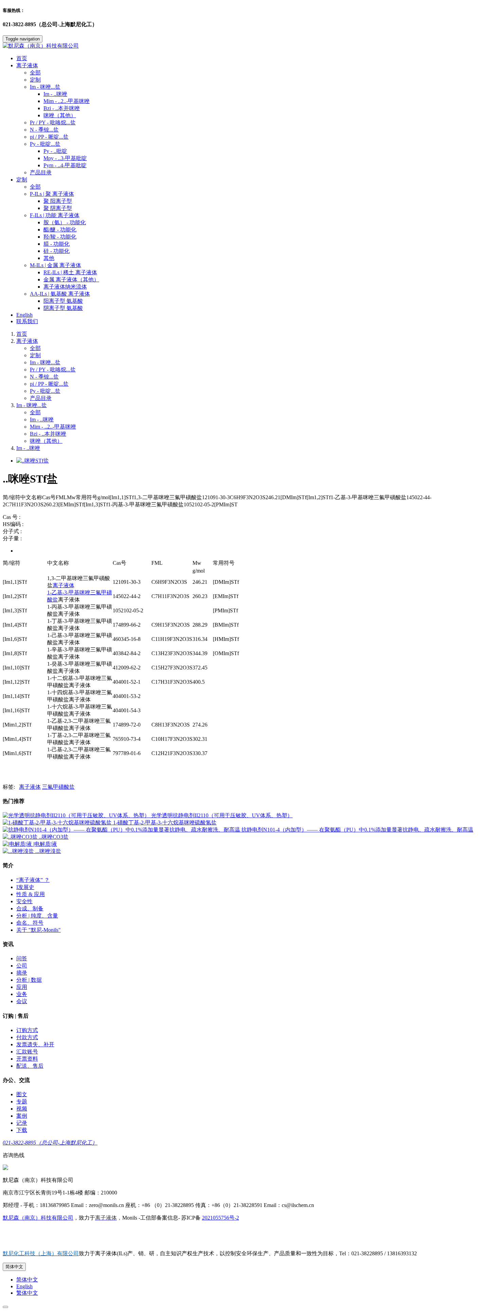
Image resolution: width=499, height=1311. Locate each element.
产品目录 (41, 172)
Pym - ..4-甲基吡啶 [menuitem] (65, 165)
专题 (21, 1101)
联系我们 (27, 321)
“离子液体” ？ (33, 880)
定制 (35, 80)
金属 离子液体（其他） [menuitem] (71, 279)
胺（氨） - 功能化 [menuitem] (64, 222)
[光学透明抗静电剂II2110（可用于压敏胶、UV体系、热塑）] (77, 815)
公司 (21, 965)
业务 (21, 994)
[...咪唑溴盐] (19, 851)
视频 (21, 1109)
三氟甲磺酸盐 (58, 787)
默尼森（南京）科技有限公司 (38, 1218)
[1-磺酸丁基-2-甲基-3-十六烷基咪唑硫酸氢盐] (58, 822)
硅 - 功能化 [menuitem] (56, 251)
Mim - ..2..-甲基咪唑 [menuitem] (66, 101)
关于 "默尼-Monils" (38, 930)
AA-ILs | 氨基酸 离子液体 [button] (60, 294)
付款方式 (27, 1037)
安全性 (24, 901)
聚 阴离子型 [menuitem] (57, 208)
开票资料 (27, 1059)
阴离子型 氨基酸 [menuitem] (63, 308)
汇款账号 (27, 1051)
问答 (21, 958)
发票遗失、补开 (35, 1044)
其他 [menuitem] (48, 258)
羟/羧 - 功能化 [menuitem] (59, 237)
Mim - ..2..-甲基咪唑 (53, 427)
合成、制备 (29, 908)
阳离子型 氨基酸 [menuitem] (63, 301)
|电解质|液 (45, 844)
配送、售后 (29, 1066)
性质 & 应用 (30, 894)
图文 (21, 1094)
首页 (21, 58)
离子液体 (27, 341)
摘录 (21, 973)
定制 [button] (21, 179)
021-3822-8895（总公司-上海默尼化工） (50, 1143)
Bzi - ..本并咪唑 (48, 434)
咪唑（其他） (46, 441)
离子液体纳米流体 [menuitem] (65, 287)
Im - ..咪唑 (42, 419)
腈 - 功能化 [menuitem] (56, 244)
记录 (21, 1123)
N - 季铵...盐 (44, 130)
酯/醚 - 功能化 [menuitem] (59, 229)
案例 (21, 1116)
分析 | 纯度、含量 (37, 916)
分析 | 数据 (29, 980)
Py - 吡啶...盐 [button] (45, 144)
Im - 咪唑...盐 (45, 362)
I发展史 (25, 887)
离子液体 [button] (27, 65)
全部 (35, 72)
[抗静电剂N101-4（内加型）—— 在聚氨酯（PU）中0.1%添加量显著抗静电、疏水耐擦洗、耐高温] (122, 830)
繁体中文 (27, 1293)
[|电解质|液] (18, 844)
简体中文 (14, 1266)
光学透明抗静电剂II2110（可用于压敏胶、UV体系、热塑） (222, 815)
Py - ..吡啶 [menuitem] (55, 151)
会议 (21, 1001)
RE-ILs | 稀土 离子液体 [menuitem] (70, 272)
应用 (21, 987)
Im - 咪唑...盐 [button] (45, 87)
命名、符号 (29, 923)
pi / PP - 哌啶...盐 (49, 137)
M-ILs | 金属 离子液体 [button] (55, 265)
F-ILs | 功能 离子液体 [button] (54, 215)
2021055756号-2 (220, 1218)
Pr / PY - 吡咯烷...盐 (53, 122)
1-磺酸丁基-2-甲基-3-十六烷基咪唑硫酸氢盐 (165, 822)
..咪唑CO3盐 (54, 837)
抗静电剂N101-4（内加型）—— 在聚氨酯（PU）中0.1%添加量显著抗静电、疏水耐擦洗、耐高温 (357, 830)
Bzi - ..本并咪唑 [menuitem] (61, 108)
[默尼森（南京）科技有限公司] (249, 46)
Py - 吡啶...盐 (45, 391)
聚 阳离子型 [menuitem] (57, 201)
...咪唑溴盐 (48, 851)
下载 (21, 1130)
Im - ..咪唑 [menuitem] (55, 94)
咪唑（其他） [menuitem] (59, 115)
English (24, 315)
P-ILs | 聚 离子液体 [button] (52, 194)
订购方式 (27, 1030)
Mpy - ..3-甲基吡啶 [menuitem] (65, 158)
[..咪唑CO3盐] (21, 837)
